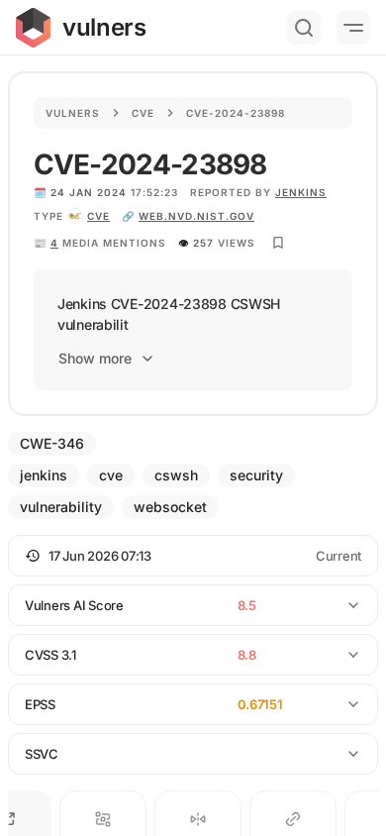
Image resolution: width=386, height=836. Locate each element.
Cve (143, 113)
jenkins (301, 192)
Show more (95, 358)
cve (98, 216)
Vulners (73, 113)
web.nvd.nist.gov (196, 216)
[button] (193, 555)
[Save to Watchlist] (278, 243)
